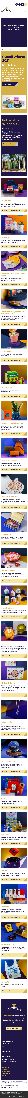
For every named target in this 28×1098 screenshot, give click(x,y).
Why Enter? (5, 1044)
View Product (7, 84)
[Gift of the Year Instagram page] (19, 4)
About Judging (6, 1051)
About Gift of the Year (8, 1041)
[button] (25, 10)
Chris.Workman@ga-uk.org (10, 1020)
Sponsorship (5, 1054)
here (19, 1093)
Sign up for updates (12, 1028)
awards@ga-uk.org (17, 1015)
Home (2, 49)
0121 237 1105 (14, 1017)
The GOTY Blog (6, 1056)
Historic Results (8, 49)
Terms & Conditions (8, 1059)
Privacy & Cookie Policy (9, 1061)
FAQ (3, 1046)
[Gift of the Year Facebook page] (16, 4)
